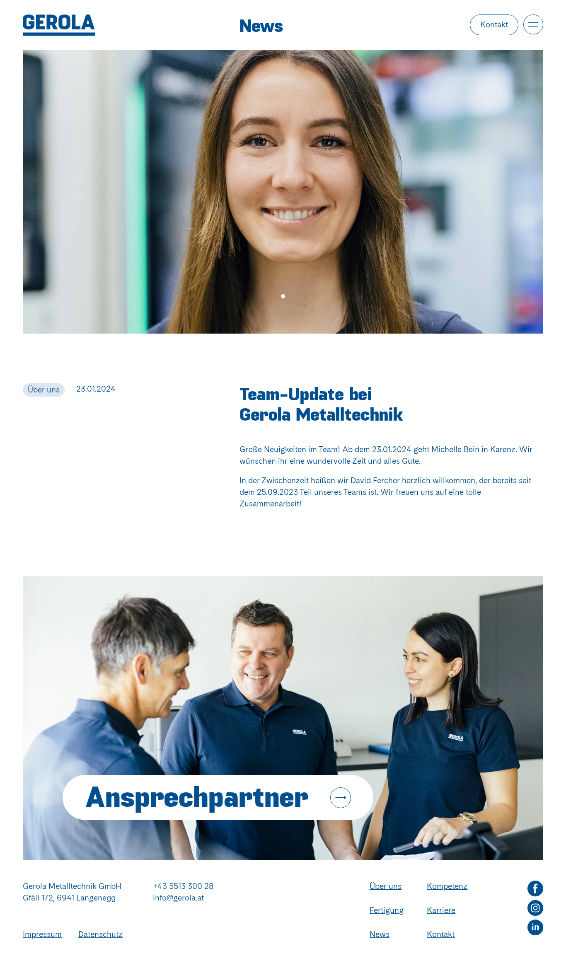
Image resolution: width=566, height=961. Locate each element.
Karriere (441, 910)
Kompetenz (447, 886)
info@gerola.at (178, 898)
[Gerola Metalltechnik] (131, 25)
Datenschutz (100, 934)
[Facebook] (535, 889)
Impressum (42, 934)
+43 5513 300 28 (183, 886)
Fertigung (387, 910)
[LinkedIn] (535, 928)
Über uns (386, 886)
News (379, 934)
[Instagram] (535, 908)
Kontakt (494, 24)
